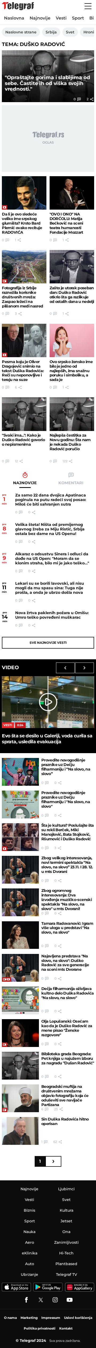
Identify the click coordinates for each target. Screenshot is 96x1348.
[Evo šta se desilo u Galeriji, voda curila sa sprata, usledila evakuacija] (48, 702)
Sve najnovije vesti (48, 643)
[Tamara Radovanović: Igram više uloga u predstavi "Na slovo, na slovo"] (20, 935)
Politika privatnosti (39, 1328)
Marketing (29, 1318)
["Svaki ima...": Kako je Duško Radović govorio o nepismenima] (24, 414)
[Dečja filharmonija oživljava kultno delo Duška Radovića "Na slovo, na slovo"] (20, 1000)
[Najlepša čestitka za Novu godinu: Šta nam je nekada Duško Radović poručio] (72, 414)
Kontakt (66, 1328)
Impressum (50, 1318)
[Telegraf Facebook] (26, 1300)
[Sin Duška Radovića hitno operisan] (20, 1131)
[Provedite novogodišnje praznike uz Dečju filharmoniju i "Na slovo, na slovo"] (20, 804)
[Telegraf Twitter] (40, 1300)
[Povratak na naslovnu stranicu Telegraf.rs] (18, 6)
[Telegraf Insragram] (55, 1300)
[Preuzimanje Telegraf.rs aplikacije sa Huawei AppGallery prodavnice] (79, 1287)
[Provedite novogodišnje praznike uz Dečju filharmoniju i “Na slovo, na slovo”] (20, 772)
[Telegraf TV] (69, 1300)
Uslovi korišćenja (78, 1318)
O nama (10, 1318)
